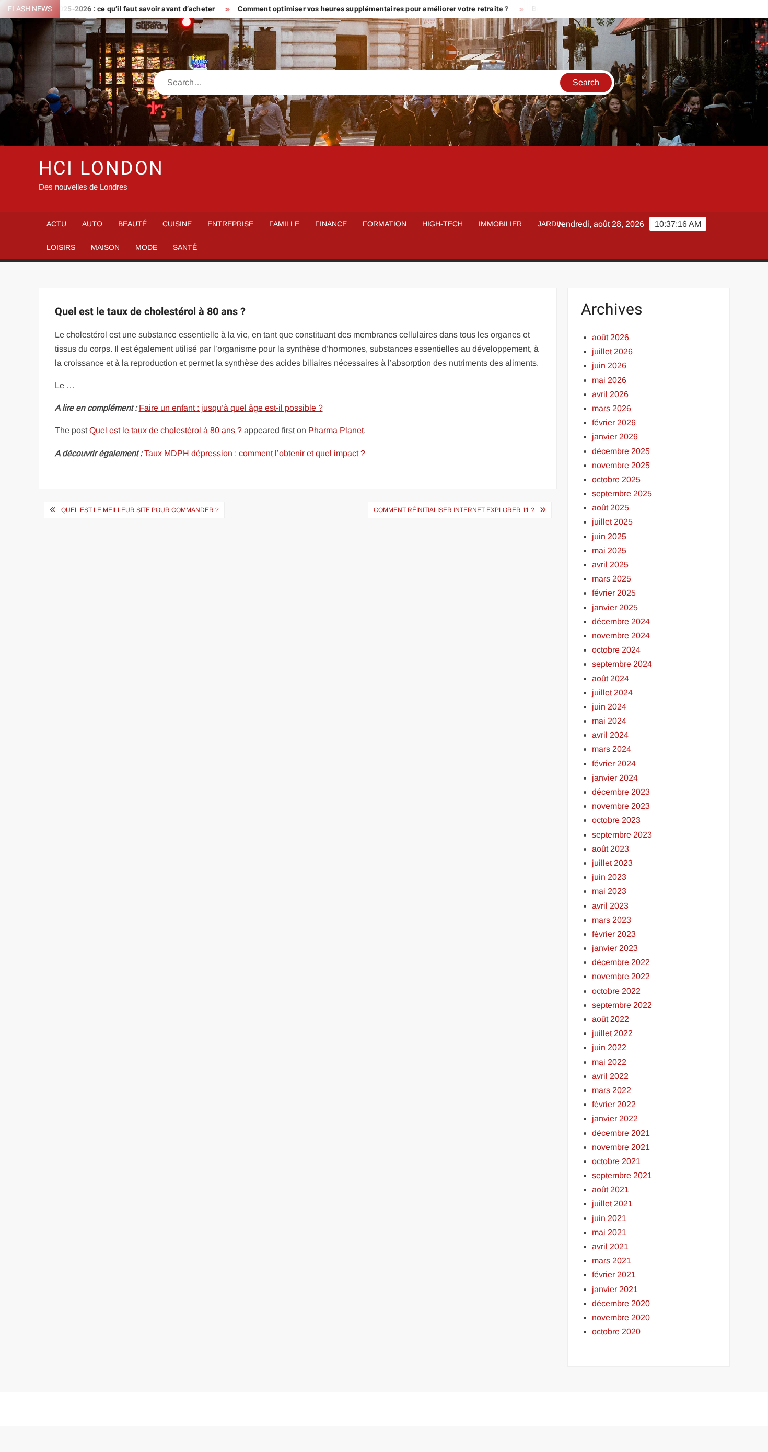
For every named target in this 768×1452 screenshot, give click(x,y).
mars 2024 (611, 749)
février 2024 (614, 763)
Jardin (551, 223)
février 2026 (614, 422)
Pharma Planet (336, 430)
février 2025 (614, 592)
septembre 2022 (622, 1005)
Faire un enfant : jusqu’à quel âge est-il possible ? (231, 407)
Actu (56, 223)
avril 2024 (610, 734)
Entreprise (230, 223)
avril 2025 (610, 564)
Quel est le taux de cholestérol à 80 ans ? (165, 430)
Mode (146, 247)
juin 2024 (609, 706)
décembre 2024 (621, 621)
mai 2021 (609, 1232)
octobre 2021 (616, 1161)
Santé (185, 247)
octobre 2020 (616, 1331)
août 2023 (610, 848)
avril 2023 (610, 905)
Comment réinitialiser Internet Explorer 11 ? (454, 510)
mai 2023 (609, 891)
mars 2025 (611, 578)
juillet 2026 (612, 351)
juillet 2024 (612, 692)
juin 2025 (609, 536)
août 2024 (610, 678)
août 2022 (610, 1019)
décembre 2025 (621, 451)
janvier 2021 (615, 1289)
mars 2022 (611, 1090)
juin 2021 (609, 1218)
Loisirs (60, 247)
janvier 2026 (615, 436)
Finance (331, 223)
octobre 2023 (616, 820)
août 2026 (610, 337)
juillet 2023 (612, 862)
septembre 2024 (622, 663)
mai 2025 (609, 550)
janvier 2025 (615, 607)
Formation (384, 223)
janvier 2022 (615, 1118)
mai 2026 (609, 380)
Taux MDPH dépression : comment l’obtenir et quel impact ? (254, 453)
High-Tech (442, 223)
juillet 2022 (612, 1033)
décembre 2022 (621, 962)
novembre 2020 (621, 1317)
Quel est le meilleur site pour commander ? (140, 510)
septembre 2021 (622, 1175)
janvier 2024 (615, 777)
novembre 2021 (621, 1147)
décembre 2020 (621, 1303)
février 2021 (614, 1274)
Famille (284, 223)
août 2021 (610, 1189)
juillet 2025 (612, 521)
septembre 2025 (622, 493)
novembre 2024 (621, 635)
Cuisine (177, 223)
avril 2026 (610, 394)
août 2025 (610, 507)
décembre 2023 (621, 791)
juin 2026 (609, 365)
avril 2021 (610, 1246)
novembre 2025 (621, 465)
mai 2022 (609, 1062)
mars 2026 (611, 408)
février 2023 (614, 934)
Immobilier (500, 223)
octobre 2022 (616, 990)
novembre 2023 (621, 805)
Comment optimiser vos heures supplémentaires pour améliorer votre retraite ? (337, 9)
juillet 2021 (612, 1203)
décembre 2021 (621, 1133)
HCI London (102, 168)
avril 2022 (610, 1076)
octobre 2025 (616, 479)
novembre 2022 (621, 976)
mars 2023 (611, 919)
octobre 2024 (616, 649)
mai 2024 (609, 720)
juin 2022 (609, 1047)
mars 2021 (611, 1260)
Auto (92, 223)
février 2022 (614, 1104)
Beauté (132, 223)
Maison (105, 247)
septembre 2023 (622, 834)
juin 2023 (609, 877)
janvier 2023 (615, 948)
